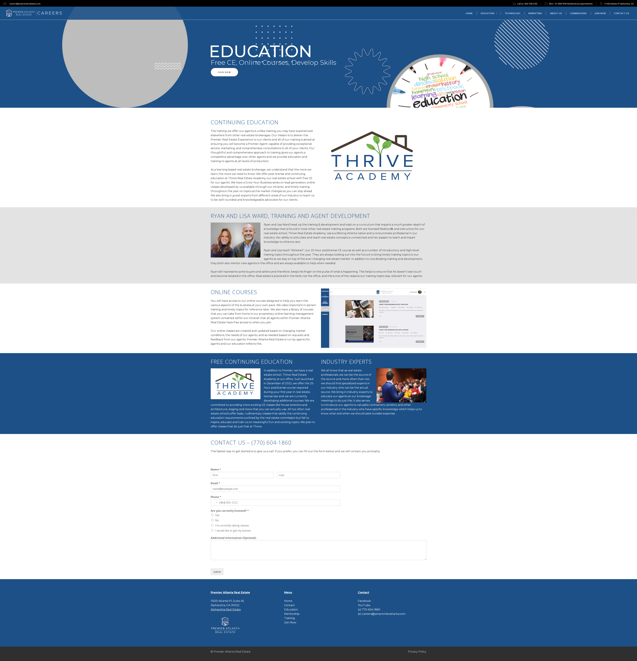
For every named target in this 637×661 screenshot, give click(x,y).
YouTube (364, 605)
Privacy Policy (417, 651)
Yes (217, 515)
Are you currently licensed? (230, 511)
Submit (217, 571)
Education (291, 609)
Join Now (290, 622)
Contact (289, 605)
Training (289, 618)
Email (215, 483)
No (217, 520)
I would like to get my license (233, 530)
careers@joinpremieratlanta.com (24, 3)
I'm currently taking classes (232, 525)
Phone (216, 497)
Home (288, 601)
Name (216, 469)
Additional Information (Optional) (233, 538)
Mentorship (291, 613)
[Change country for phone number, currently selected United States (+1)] (214, 502)
